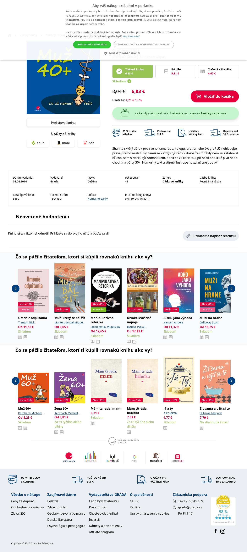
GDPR (134, 501)
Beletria (52, 501)
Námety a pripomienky (105, 526)
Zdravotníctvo (57, 507)
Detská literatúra (59, 519)
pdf (91, 143)
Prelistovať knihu (63, 123)
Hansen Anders (173, 322)
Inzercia (95, 519)
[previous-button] (16, 288)
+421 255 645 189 (190, 501)
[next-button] (231, 288)
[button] (123, 53)
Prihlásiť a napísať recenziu (215, 236)
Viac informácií (131, 36)
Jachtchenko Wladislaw (105, 326)
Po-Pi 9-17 (185, 513)
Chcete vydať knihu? (103, 513)
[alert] (123, 30)
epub (40, 143)
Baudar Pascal (136, 326)
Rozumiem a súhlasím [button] (92, 44)
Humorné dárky (98, 198)
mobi (66, 143)
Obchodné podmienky (27, 507)
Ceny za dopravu (23, 501)
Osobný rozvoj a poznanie (66, 513)
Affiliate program (101, 532)
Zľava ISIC (18, 513)
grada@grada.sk (190, 507)
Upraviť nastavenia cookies (149, 513)
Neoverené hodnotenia (42, 216)
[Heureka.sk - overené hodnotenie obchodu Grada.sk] (223, 510)
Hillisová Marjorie (211, 413)
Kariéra (135, 507)
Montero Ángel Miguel (69, 322)
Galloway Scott (209, 322)
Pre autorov (97, 507)
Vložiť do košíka (219, 96)
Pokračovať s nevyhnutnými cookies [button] (143, 44)
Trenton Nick (26, 322)
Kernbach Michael (30, 413)
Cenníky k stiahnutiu (104, 501)
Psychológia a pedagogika (66, 526)
